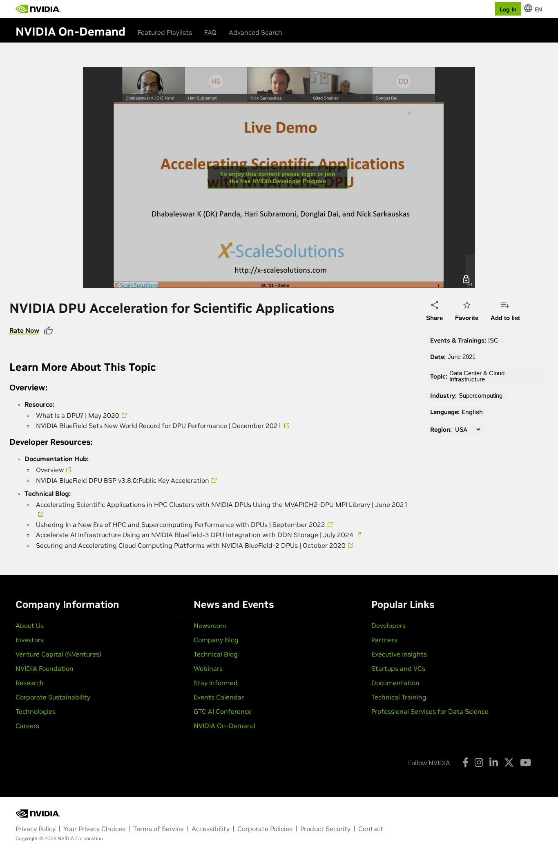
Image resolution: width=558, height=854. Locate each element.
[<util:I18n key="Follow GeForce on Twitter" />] (509, 762)
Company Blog (216, 640)
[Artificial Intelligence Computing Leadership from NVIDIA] (38, 9)
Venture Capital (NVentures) (58, 654)
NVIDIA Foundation (45, 668)
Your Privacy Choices (94, 829)
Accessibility (211, 829)
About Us (30, 625)
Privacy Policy (36, 829)
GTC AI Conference (223, 711)
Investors (30, 640)
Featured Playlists (165, 32)
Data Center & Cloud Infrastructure (476, 376)
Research (30, 683)
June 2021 (461, 357)
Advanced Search (255, 32)
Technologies (36, 711)
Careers (27, 726)
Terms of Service (158, 829)
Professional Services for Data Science (430, 711)
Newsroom (210, 625)
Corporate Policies (264, 829)
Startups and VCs (398, 668)
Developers (388, 625)
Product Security (325, 829)
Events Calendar (219, 697)
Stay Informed (216, 683)
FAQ (210, 32)
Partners (384, 640)
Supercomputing (480, 395)
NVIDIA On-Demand (224, 726)
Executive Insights (399, 654)
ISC (493, 340)
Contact (370, 829)
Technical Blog (216, 654)
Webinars (208, 668)
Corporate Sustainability (53, 697)
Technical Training (398, 697)
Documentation (395, 683)
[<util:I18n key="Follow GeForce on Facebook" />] (465, 762)
